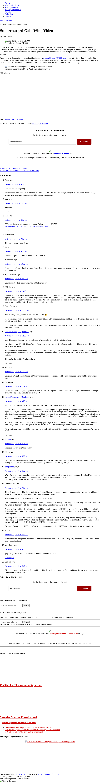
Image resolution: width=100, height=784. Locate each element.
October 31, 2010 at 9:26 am (16, 184)
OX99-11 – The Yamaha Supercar (21, 685)
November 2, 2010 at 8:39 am (16, 535)
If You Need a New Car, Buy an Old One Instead (24, 732)
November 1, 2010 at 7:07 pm (16, 488)
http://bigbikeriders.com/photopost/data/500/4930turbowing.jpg (29, 226)
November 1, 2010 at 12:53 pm (17, 336)
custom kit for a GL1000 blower (55, 58)
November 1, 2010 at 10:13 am (17, 291)
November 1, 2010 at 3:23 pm (16, 401)
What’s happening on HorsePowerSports (19, 723)
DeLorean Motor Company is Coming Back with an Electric (28, 727)
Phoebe (8, 439)
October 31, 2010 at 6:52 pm (16, 220)
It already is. (9, 558)
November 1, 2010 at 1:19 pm (16, 372)
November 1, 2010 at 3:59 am (16, 279)
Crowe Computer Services (48, 774)
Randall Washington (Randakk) (17, 332)
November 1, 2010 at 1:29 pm (16, 386)
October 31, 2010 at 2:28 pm (16, 203)
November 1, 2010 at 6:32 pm (16, 471)
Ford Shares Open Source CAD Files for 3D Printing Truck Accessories (32, 730)
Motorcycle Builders (40, 123)
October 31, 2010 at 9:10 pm (16, 251)
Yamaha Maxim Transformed (18, 717)
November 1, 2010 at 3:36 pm (16, 444)
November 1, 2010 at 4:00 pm (16, 456)
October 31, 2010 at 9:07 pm (16, 239)
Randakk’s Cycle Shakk (14, 119)
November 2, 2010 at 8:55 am (16, 549)
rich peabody (10, 467)
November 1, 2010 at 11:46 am (17, 310)
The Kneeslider (6, 20)
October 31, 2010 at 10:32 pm (16, 264)
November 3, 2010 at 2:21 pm (16, 566)
